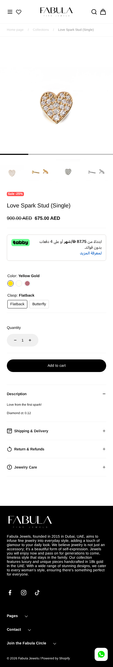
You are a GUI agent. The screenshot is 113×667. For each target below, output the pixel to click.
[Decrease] (12, 340)
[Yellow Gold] (10, 283)
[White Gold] (19, 283)
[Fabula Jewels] (56, 11)
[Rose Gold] (27, 283)
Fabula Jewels (28, 658)
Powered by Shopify (55, 658)
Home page (15, 30)
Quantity (14, 327)
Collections (41, 30)
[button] (10, 12)
